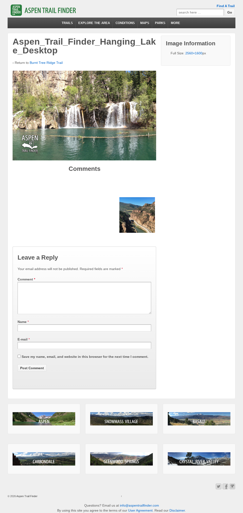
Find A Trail (226, 6)
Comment (26, 279)
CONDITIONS (125, 23)
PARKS (160, 23)
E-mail (23, 339)
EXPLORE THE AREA (94, 23)
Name (22, 322)
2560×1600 (193, 53)
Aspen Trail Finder (26, 496)
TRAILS (67, 23)
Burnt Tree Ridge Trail (46, 63)
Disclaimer (177, 510)
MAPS (144, 23)
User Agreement (140, 510)
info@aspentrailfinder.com (139, 505)
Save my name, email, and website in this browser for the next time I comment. (85, 357)
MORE (175, 23)
